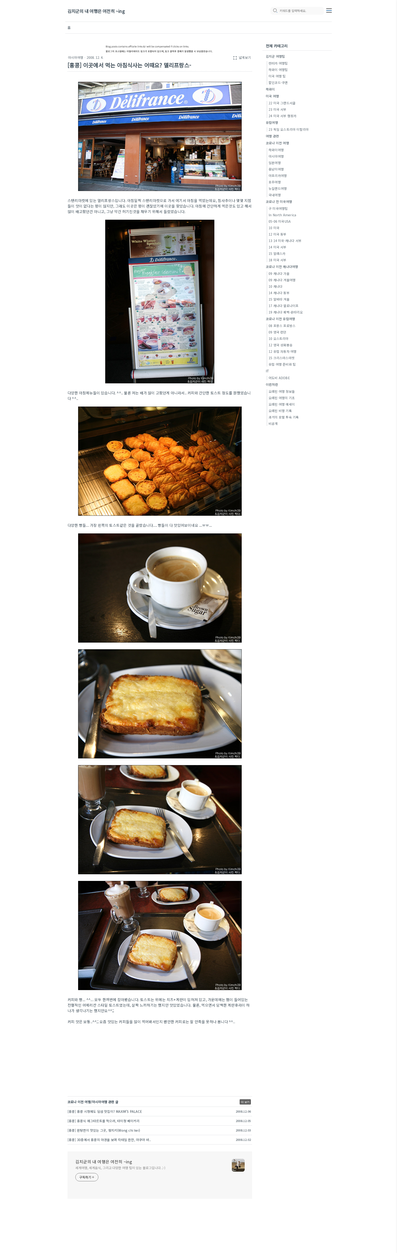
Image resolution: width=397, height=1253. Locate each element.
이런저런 (272, 384)
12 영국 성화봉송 (280, 345)
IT (267, 371)
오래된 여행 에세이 (282, 404)
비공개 (273, 423)
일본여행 (275, 162)
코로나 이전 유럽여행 (280, 318)
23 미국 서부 (277, 109)
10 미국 (274, 227)
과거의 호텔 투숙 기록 (284, 417)
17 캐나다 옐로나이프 (283, 305)
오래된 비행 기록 (280, 410)
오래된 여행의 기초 (282, 398)
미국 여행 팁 (277, 76)
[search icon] (275, 11)
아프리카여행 (278, 175)
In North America (282, 215)
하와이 (270, 89)
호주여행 (275, 182)
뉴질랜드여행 (278, 188)
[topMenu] (329, 10)
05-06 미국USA (280, 221)
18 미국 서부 (277, 260)
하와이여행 (276, 150)
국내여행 (275, 195)
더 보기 (245, 1102)
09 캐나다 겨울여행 (282, 280)
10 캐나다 (275, 286)
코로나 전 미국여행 (279, 201)
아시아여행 (75, 57)
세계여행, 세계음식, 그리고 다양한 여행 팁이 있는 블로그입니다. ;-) (120, 1167)
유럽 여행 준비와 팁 (282, 364)
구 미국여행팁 (278, 208)
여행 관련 (272, 136)
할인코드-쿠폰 (278, 82)
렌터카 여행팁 (278, 63)
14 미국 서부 (277, 247)
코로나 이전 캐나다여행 (282, 266)
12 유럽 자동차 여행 (282, 351)
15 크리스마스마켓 (282, 358)
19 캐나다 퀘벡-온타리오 (286, 312)
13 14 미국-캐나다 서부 (285, 240)
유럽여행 (272, 122)
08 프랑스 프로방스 (282, 325)
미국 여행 (272, 96)
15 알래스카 (277, 253)
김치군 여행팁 (275, 56)
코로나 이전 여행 (277, 143)
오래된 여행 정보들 (282, 391)
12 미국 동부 (277, 234)
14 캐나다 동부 (279, 292)
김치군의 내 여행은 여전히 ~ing (96, 11)
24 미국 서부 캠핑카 (282, 116)
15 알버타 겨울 (279, 299)
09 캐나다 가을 (279, 273)
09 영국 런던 (277, 332)
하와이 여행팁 (278, 69)
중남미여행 (276, 169)
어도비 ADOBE (279, 378)
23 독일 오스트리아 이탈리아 (289, 129)
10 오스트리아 (279, 338)
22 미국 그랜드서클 (282, 103)
